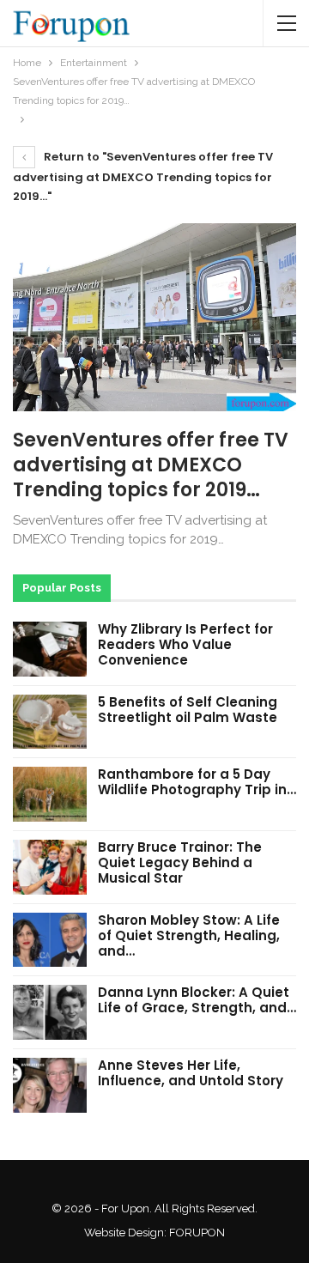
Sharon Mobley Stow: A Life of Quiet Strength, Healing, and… (189, 935)
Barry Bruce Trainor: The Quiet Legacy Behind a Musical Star (180, 862)
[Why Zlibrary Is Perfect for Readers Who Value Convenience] (50, 649)
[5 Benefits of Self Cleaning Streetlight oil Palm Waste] (50, 722)
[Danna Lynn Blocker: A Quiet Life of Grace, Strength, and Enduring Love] (50, 1012)
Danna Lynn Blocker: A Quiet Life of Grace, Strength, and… (197, 1000)
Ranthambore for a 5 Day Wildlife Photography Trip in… (197, 781)
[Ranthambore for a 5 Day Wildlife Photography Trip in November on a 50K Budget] (50, 794)
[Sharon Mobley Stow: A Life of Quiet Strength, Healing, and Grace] (50, 940)
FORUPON (197, 1232)
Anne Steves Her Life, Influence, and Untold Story (190, 1073)
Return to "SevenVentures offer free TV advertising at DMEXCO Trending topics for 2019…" (143, 176)
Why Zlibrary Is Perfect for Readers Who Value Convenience (185, 644)
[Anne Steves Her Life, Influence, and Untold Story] (50, 1085)
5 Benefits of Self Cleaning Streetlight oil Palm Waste (187, 709)
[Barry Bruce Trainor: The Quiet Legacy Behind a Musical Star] (50, 867)
